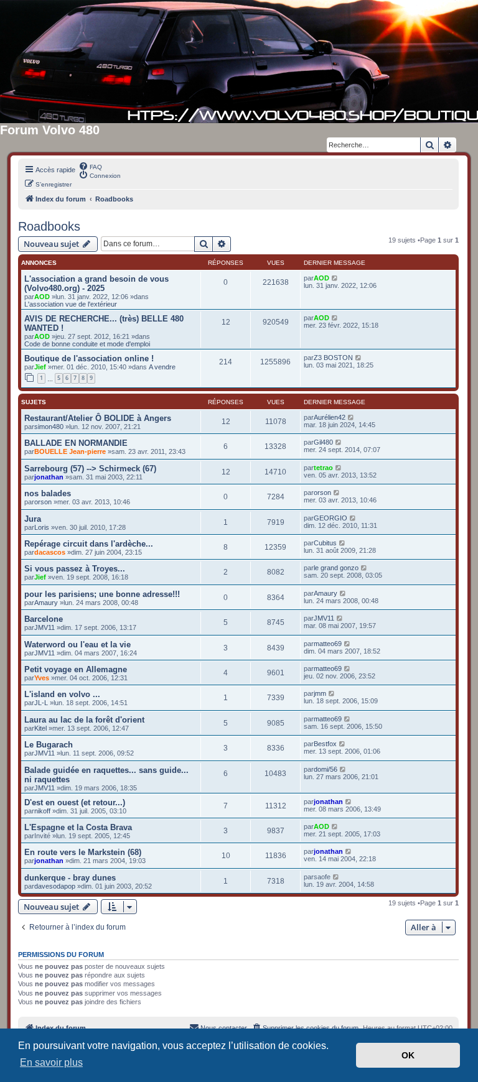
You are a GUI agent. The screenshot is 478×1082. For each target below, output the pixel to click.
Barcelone (43, 619)
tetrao (323, 467)
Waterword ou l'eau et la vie (77, 644)
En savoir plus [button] (51, 1062)
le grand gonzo (336, 567)
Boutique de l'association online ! (89, 358)
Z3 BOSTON (333, 357)
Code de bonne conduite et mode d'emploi (87, 344)
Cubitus (325, 543)
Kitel (40, 728)
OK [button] (408, 1055)
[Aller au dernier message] (335, 278)
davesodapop (54, 886)
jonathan (48, 477)
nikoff (42, 811)
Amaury (46, 602)
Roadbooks (49, 226)
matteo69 (328, 643)
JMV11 (44, 627)
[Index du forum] (239, 61)
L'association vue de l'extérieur (70, 304)
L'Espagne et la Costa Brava (78, 827)
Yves (41, 678)
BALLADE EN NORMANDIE (76, 443)
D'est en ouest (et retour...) (74, 802)
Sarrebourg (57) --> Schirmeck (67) (90, 468)
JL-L (41, 702)
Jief (40, 367)
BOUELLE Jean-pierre (70, 451)
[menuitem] (90, 166)
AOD (42, 296)
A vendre (162, 367)
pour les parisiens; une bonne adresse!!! (102, 594)
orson (43, 502)
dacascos (49, 552)
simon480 (48, 426)
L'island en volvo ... (62, 694)
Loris (41, 527)
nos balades (47, 493)
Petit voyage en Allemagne (75, 669)
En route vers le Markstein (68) (82, 852)
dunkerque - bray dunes (70, 877)
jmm (320, 693)
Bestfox (325, 743)
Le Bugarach (48, 744)
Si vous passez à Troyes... (74, 568)
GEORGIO (330, 518)
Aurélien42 (329, 417)
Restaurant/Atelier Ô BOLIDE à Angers (97, 418)
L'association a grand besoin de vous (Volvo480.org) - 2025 (96, 283)
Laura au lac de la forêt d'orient (84, 719)
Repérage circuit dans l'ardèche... (88, 543)
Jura (32, 519)
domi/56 (325, 769)
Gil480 (323, 442)
